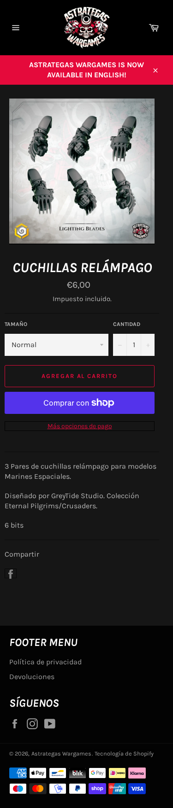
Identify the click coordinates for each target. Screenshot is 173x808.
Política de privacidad (45, 661)
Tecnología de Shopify (124, 753)
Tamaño (16, 324)
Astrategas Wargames (61, 753)
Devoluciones (31, 676)
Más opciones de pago (80, 426)
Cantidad (126, 324)
